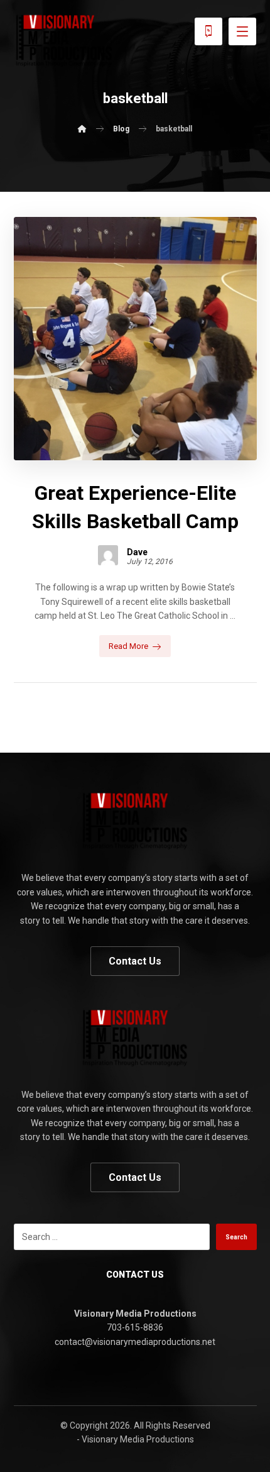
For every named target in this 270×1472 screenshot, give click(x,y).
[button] (242, 31)
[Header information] (208, 30)
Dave (137, 552)
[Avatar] (108, 555)
